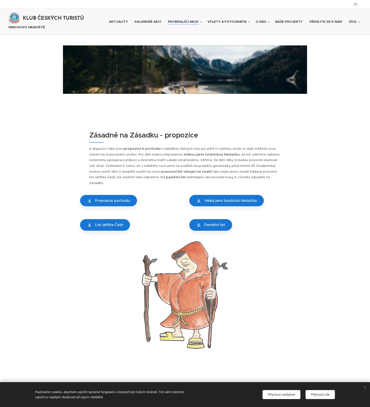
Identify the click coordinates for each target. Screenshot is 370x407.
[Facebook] (355, 4)
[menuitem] (119, 21)
